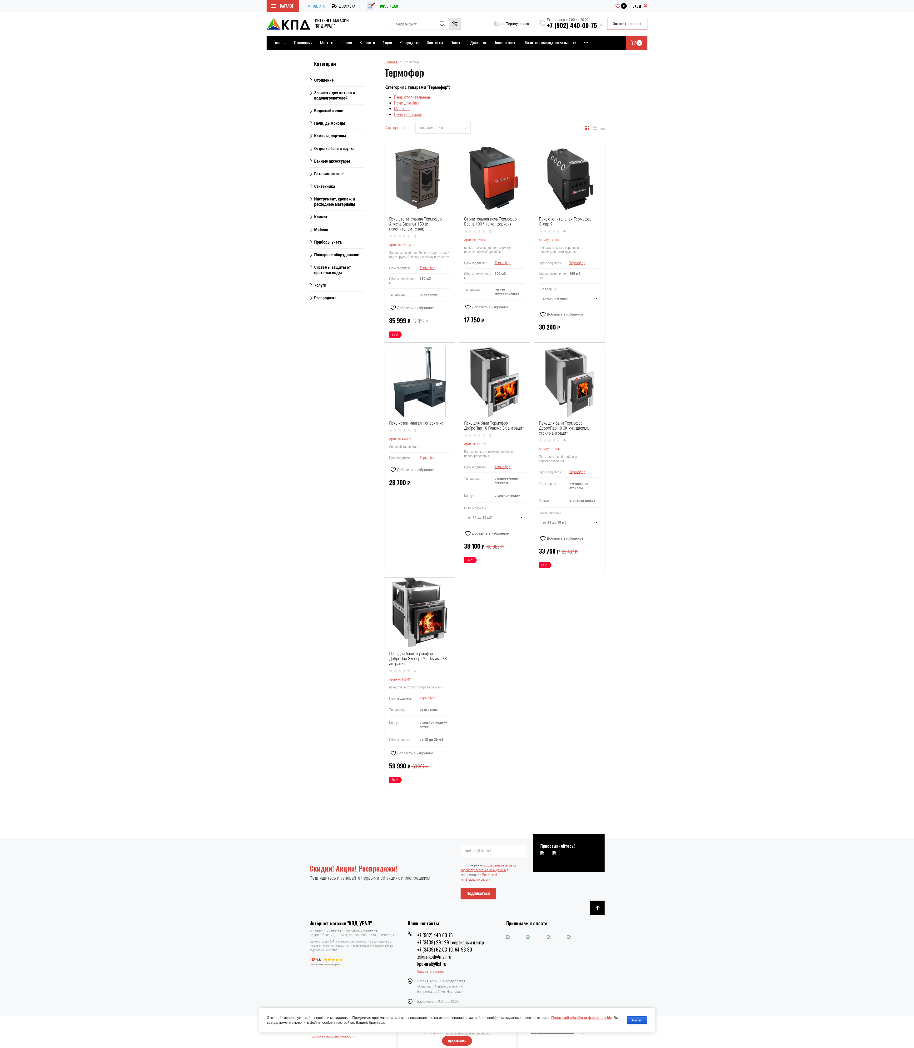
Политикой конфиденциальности (467, 1033)
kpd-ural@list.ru (431, 963)
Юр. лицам (389, 6)
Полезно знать (505, 42)
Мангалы (402, 108)
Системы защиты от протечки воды (332, 270)
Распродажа (410, 42)
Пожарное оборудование (336, 254)
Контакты (435, 42)
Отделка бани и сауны (334, 148)
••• (586, 42)
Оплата (319, 6)
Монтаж (326, 42)
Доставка (347, 6)
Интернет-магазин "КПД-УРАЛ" (332, 23)
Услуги (320, 285)
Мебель (321, 229)
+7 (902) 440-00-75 (572, 25)
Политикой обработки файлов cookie (581, 1018)
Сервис (346, 42)
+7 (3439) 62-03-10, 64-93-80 (444, 949)
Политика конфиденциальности (550, 42)
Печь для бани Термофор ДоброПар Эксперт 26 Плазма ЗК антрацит (418, 658)
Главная (279, 42)
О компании (303, 42)
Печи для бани (407, 103)
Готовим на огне (329, 173)
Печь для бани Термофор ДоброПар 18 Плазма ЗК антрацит (494, 426)
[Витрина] (587, 128)
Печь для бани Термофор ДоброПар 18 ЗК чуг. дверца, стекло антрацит (564, 428)
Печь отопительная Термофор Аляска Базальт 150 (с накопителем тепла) (415, 223)
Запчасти (367, 42)
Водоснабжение (328, 110)
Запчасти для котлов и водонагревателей (334, 95)
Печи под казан (408, 114)
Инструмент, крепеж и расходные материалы (334, 201)
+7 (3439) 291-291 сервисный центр (450, 942)
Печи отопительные (412, 97)
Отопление (324, 80)
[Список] (595, 128)
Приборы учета (328, 242)
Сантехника (324, 186)
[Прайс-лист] (603, 128)
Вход (636, 6)
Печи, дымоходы (329, 123)
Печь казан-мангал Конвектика (416, 423)
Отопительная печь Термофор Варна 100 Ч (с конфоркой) (490, 221)
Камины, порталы (330, 135)
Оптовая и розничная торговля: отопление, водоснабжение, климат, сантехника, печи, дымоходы (351, 932)
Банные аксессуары (332, 161)
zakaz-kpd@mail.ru (434, 956)
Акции (387, 42)
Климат (321, 216)
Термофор (428, 268)
